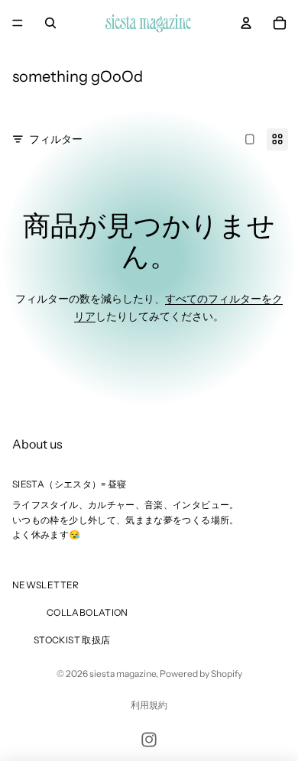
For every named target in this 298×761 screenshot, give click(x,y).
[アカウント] (246, 23)
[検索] (50, 23)
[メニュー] (17, 22)
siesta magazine (122, 673)
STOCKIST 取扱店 (72, 640)
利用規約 (149, 705)
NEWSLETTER (45, 585)
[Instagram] (149, 739)
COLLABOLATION (87, 612)
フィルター (56, 139)
